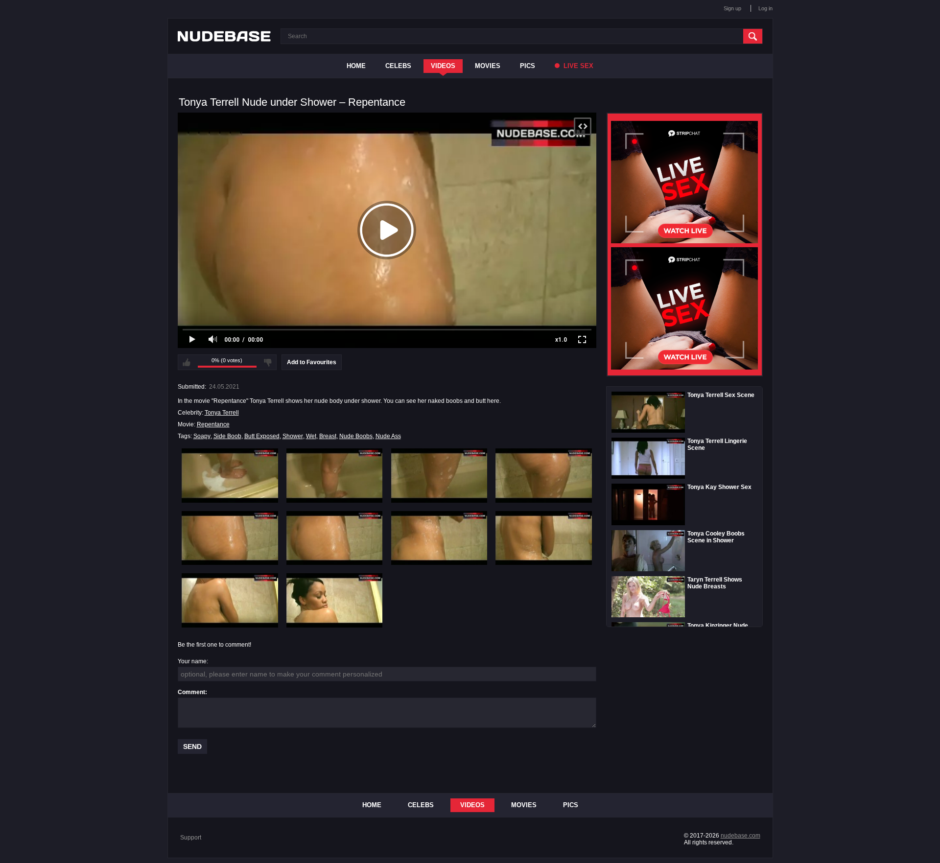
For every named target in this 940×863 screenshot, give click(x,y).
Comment (191, 692)
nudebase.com (740, 835)
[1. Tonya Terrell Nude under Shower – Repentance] (230, 475)
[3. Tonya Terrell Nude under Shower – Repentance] (439, 475)
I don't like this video (267, 362)
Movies (487, 66)
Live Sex (577, 66)
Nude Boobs (356, 436)
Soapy (202, 436)
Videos (443, 66)
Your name (192, 661)
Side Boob (227, 436)
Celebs (398, 66)
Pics (527, 66)
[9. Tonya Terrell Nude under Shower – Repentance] (230, 600)
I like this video (186, 362)
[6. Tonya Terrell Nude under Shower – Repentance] (334, 538)
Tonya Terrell (222, 412)
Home (356, 66)
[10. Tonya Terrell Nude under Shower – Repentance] (334, 600)
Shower (292, 436)
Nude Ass (388, 436)
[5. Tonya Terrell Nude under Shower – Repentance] (230, 538)
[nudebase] (224, 36)
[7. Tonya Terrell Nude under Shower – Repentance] (439, 538)
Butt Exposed (262, 436)
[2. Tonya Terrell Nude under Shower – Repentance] (334, 475)
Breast (327, 436)
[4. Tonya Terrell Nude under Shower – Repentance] (543, 475)
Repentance (213, 424)
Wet (311, 436)
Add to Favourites (311, 362)
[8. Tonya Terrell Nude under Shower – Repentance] (543, 538)
